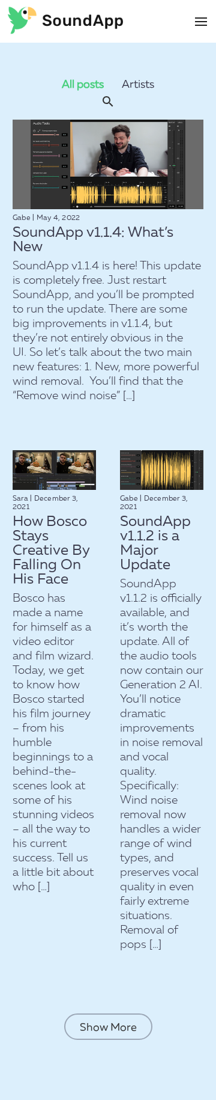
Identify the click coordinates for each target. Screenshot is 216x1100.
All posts (83, 83)
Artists (138, 83)
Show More (108, 1026)
